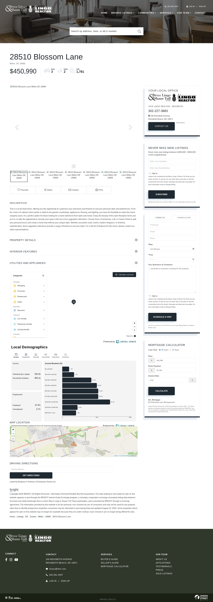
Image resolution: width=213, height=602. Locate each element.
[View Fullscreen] (13, 439)
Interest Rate (153, 376)
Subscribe (162, 194)
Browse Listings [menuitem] (122, 13)
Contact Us (161, 126)
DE (26, 517)
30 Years (164, 350)
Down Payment (154, 366)
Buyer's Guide (109, 559)
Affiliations (163, 563)
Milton (40, 517)
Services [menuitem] (165, 13)
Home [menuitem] (104, 13)
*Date (150, 244)
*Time (150, 255)
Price (150, 356)
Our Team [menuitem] (183, 13)
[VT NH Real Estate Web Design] (201, 598)
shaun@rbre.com (57, 569)
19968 (48, 517)
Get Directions (31, 475)
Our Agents (180, 122)
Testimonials (164, 566)
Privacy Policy (170, 184)
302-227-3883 (158, 111)
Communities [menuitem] (146, 13)
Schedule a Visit (184, 218)
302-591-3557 (172, 6)
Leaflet (115, 455)
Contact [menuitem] (200, 13)
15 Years (175, 350)
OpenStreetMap (124, 455)
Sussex (33, 517)
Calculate (161, 391)
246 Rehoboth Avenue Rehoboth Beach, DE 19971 (62, 561)
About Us (161, 559)
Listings (20, 517)
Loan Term (152, 350)
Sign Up (202, 6)
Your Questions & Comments (160, 265)
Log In (192, 6)
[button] (139, 31)
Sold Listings (164, 574)
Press (159, 570)
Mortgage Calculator (115, 566)
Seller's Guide (110, 563)
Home (12, 517)
